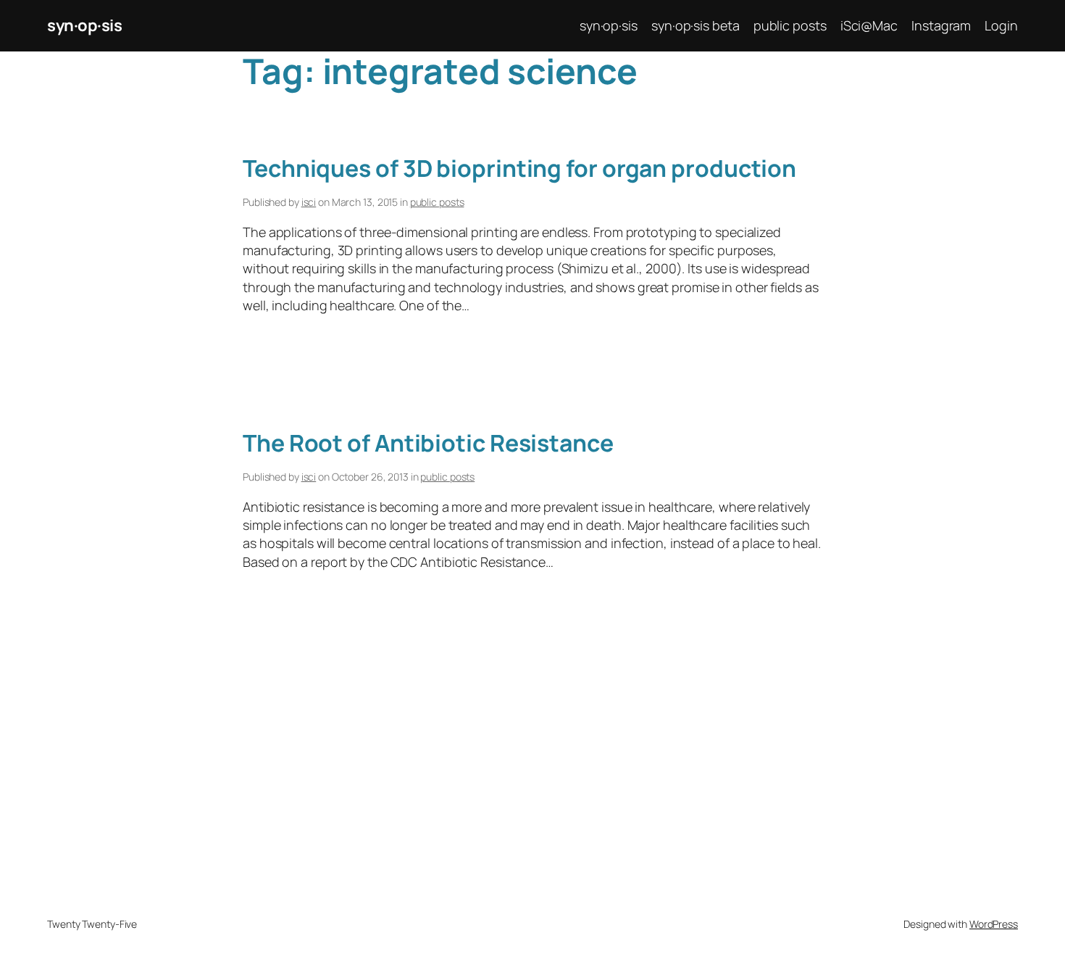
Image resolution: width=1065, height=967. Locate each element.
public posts (437, 202)
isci (309, 202)
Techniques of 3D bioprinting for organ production (519, 168)
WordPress (993, 924)
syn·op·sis (84, 25)
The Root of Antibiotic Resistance (428, 443)
